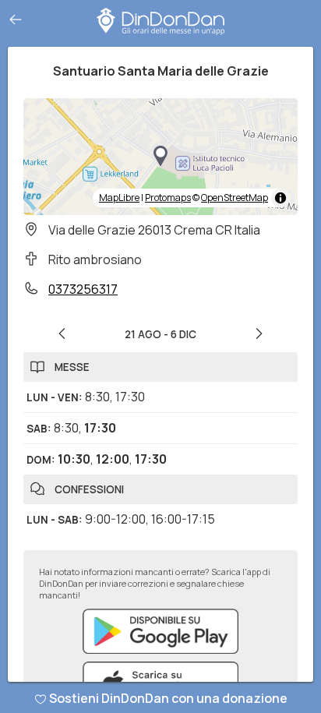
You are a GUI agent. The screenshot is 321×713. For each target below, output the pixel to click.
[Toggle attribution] (280, 198)
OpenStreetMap (234, 197)
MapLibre (119, 197)
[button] (160, 156)
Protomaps (168, 197)
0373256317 (83, 289)
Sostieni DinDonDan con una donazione (168, 698)
